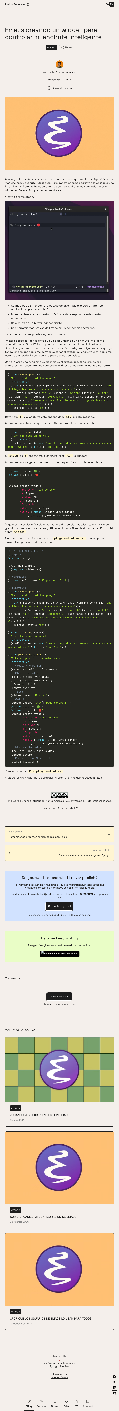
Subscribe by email (59, 906)
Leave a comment (59, 996)
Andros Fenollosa (66, 72)
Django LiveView (59, 1366)
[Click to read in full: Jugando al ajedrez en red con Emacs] (59, 1081)
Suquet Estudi (59, 1377)
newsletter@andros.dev (45, 894)
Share (68, 47)
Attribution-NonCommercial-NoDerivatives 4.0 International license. (72, 800)
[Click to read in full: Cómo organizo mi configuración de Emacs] (59, 1180)
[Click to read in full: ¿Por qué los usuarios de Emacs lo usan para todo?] (59, 1281)
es (107, 4)
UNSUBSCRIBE (59, 915)
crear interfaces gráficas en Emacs (48, 528)
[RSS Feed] (114, 1376)
